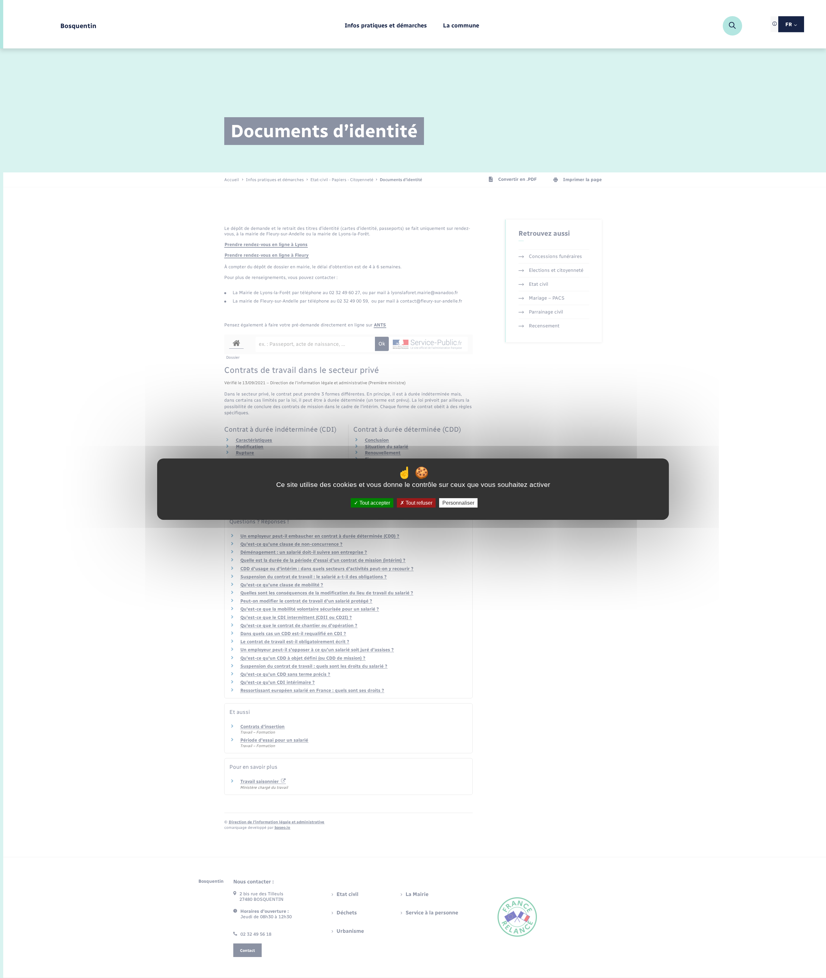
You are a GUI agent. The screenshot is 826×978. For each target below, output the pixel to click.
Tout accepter (374, 502)
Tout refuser (418, 502)
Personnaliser (458, 502)
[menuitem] (386, 26)
